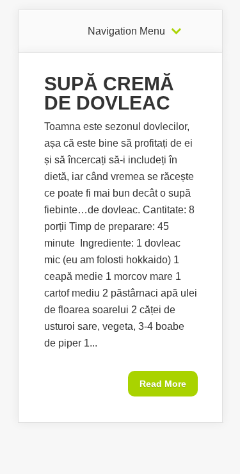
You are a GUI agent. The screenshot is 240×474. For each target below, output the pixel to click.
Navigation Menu (126, 31)
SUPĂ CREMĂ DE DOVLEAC (109, 93)
